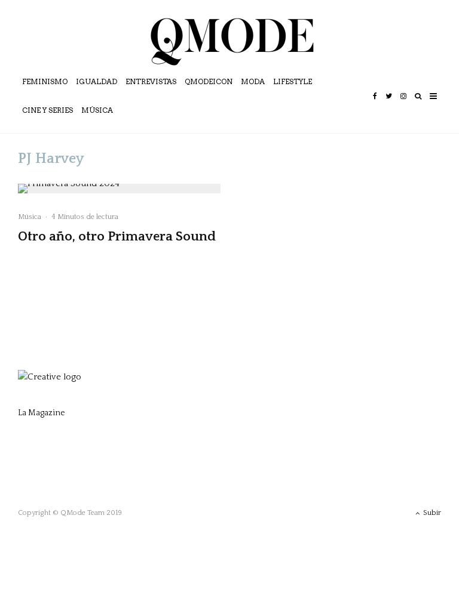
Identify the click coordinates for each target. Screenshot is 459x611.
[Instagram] (403, 104)
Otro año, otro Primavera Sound (117, 236)
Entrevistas (151, 81)
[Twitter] (388, 104)
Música (97, 110)
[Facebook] (375, 104)
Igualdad (96, 81)
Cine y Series (47, 110)
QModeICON (208, 81)
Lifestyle (292, 81)
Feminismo (45, 81)
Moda (253, 81)
